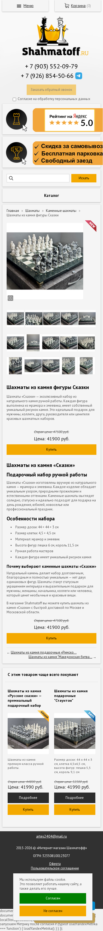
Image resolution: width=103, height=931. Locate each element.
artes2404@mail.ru (51, 836)
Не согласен (53, 911)
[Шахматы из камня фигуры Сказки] (45, 261)
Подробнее (28, 797)
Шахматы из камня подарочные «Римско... (44, 652)
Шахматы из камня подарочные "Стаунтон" (71, 696)
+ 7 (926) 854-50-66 (47, 76)
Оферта (55, 864)
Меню (29, 5)
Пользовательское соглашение (55, 868)
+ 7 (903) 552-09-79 (51, 66)
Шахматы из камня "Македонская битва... (60, 657)
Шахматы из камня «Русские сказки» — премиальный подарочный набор (24, 698)
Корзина (78, 5)
